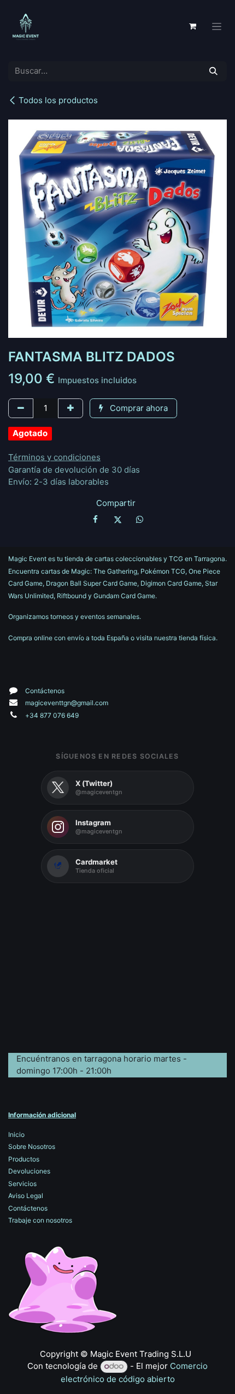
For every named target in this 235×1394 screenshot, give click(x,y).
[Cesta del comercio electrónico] (192, 26)
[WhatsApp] (139, 519)
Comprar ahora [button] (138, 408)
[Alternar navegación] (217, 26)
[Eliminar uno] (20, 408)
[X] (117, 519)
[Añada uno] (70, 408)
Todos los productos (58, 100)
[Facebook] (95, 519)
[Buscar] (213, 71)
